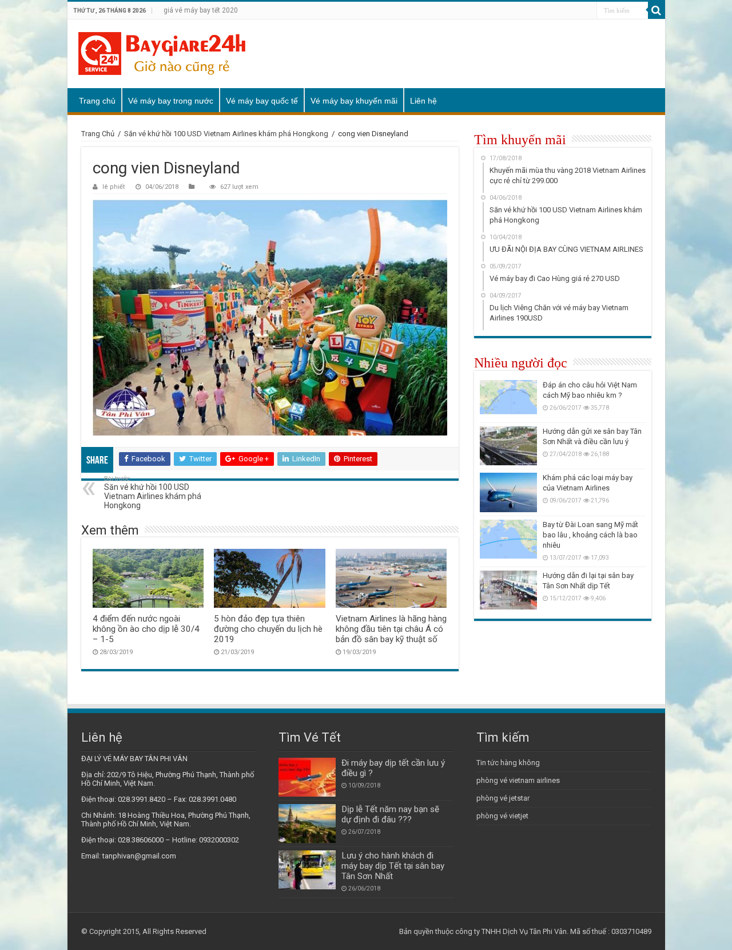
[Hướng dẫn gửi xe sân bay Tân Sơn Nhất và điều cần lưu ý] (508, 445)
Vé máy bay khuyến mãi (354, 100)
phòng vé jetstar (503, 798)
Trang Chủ (97, 133)
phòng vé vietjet (502, 816)
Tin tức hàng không (508, 762)
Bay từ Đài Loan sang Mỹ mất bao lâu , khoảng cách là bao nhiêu (590, 534)
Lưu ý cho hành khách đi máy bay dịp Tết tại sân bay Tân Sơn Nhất (392, 865)
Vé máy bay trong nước (170, 100)
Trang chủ (97, 100)
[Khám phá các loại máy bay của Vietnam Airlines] (508, 492)
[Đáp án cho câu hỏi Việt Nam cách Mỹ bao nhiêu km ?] (508, 399)
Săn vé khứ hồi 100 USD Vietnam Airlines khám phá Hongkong (226, 133)
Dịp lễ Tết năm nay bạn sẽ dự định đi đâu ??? (390, 814)
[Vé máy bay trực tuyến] (162, 54)
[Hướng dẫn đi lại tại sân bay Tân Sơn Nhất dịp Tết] (508, 590)
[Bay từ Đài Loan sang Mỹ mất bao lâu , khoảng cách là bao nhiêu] (508, 539)
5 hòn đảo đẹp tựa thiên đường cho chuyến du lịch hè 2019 (268, 628)
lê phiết (113, 187)
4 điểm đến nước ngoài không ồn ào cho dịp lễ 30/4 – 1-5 (146, 628)
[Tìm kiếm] (656, 10)
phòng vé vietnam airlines (518, 780)
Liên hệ (423, 100)
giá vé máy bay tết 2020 (201, 10)
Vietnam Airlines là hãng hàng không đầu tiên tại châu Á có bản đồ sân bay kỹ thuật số (391, 628)
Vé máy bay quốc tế (262, 100)
